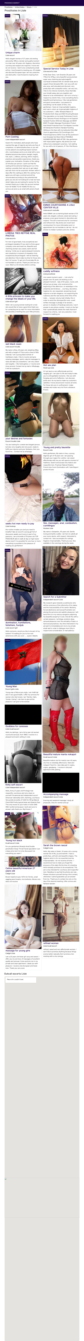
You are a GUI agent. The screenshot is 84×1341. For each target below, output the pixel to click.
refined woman (50, 943)
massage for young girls (18, 950)
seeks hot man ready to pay (20, 523)
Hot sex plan (49, 365)
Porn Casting (12, 136)
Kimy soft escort (14, 784)
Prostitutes (9, 7)
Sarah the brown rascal (55, 845)
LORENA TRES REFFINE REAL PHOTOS (21, 234)
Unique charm (13, 52)
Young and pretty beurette (56, 447)
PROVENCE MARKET (12, 3)
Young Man (11, 686)
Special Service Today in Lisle (58, 68)
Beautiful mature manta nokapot (59, 754)
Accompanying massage (55, 794)
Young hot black (14, 840)
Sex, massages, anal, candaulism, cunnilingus (60, 524)
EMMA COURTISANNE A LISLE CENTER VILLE (59, 206)
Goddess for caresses (17, 726)
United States (20, 7)
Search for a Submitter (54, 597)
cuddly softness (51, 271)
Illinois (29, 7)
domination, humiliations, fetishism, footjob (18, 623)
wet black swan (13, 344)
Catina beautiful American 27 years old (20, 869)
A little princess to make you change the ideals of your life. (21, 297)
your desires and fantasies (19, 438)
